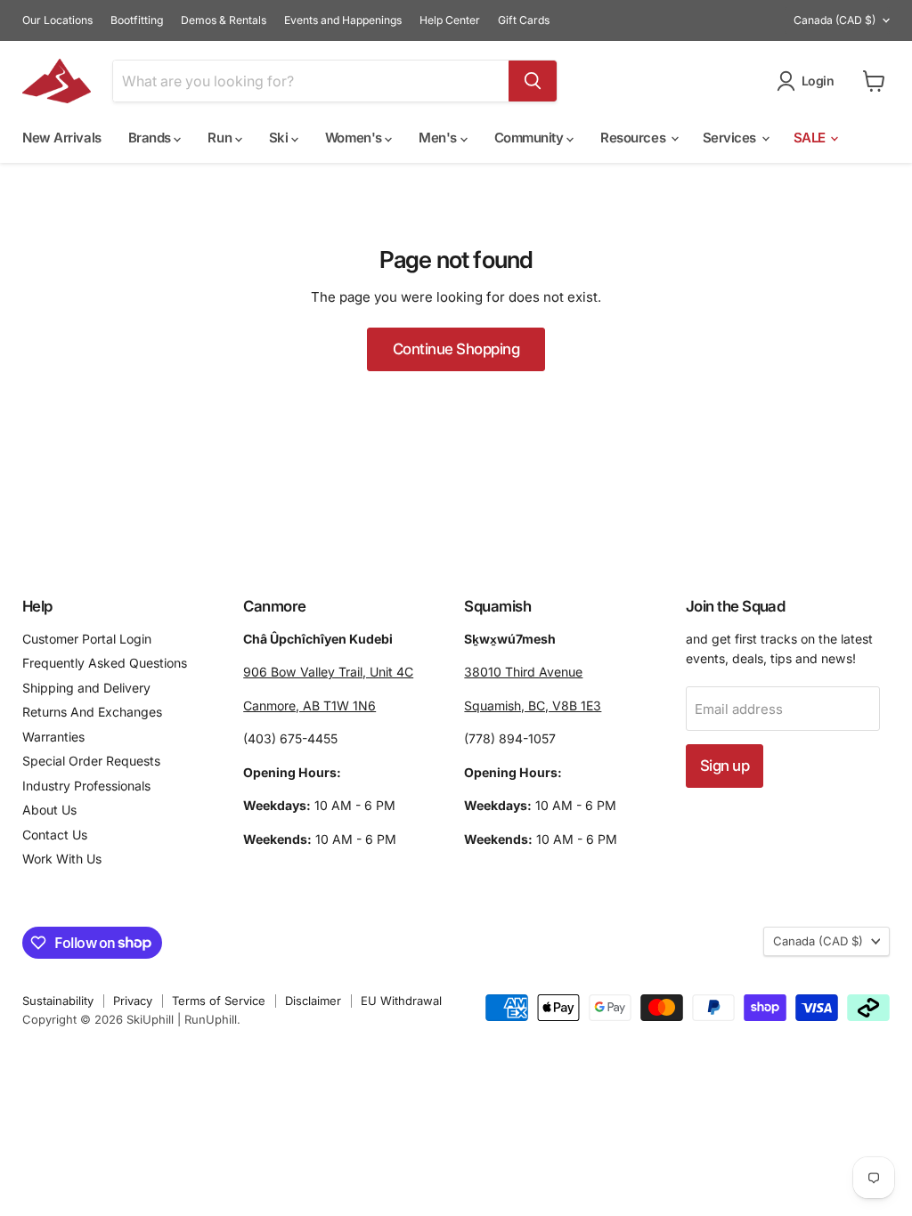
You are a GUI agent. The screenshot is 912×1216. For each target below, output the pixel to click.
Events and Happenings (343, 20)
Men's (439, 137)
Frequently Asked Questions (104, 662)
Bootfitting (136, 20)
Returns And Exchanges (92, 711)
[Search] (533, 81)
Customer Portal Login (86, 638)
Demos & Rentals (223, 20)
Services (731, 137)
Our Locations (57, 20)
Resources (634, 137)
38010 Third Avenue (523, 671)
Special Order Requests (91, 760)
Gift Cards (524, 20)
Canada (834, 20)
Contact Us (54, 834)
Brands (151, 137)
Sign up (724, 765)
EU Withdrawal (401, 1000)
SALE (811, 137)
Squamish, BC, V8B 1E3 (532, 705)
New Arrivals (62, 137)
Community (530, 137)
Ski (280, 137)
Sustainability (58, 1000)
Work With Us (62, 858)
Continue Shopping (456, 349)
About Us (49, 809)
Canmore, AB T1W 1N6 (309, 705)
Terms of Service (218, 1000)
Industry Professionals (86, 785)
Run (221, 137)
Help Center (449, 20)
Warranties (53, 736)
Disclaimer (313, 1000)
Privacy (132, 1000)
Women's (355, 137)
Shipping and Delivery (86, 687)
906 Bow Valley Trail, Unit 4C (328, 671)
